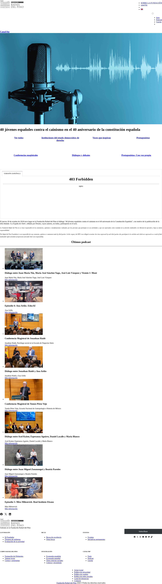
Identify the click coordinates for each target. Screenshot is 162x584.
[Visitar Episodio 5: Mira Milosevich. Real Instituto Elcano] (24, 488)
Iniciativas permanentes (96, 539)
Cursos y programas (12, 561)
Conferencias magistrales (26, 155)
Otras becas (50, 539)
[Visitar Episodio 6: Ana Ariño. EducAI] (24, 291)
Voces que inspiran (102, 137)
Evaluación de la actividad (14, 542)
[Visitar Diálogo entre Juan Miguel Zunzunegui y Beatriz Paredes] (24, 455)
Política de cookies (81, 574)
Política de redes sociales (83, 576)
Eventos (91, 537)
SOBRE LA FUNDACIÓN (151, 3)
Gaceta (158, 22)
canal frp (144, 5)
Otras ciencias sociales (54, 561)
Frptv (90, 556)
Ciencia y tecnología (54, 563)
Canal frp (4, 31)
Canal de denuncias (81, 579)
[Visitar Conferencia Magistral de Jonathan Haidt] (24, 324)
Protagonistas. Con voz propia (136, 155)
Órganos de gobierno (13, 539)
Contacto (77, 581)
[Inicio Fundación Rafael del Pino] (12, 8)
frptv (158, 18)
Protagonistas (143, 137)
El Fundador (9, 537)
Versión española (12, 173)
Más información (11, 280)
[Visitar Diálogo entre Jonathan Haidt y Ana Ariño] (24, 357)
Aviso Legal (78, 570)
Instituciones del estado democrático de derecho (60, 139)
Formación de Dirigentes (14, 556)
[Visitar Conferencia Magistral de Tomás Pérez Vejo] (24, 389)
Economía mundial (53, 558)
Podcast (159, 20)
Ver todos (18, 137)
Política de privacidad (82, 572)
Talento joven (10, 558)
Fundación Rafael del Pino (66, 583)
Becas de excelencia (53, 537)
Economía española (53, 556)
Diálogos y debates (81, 155)
